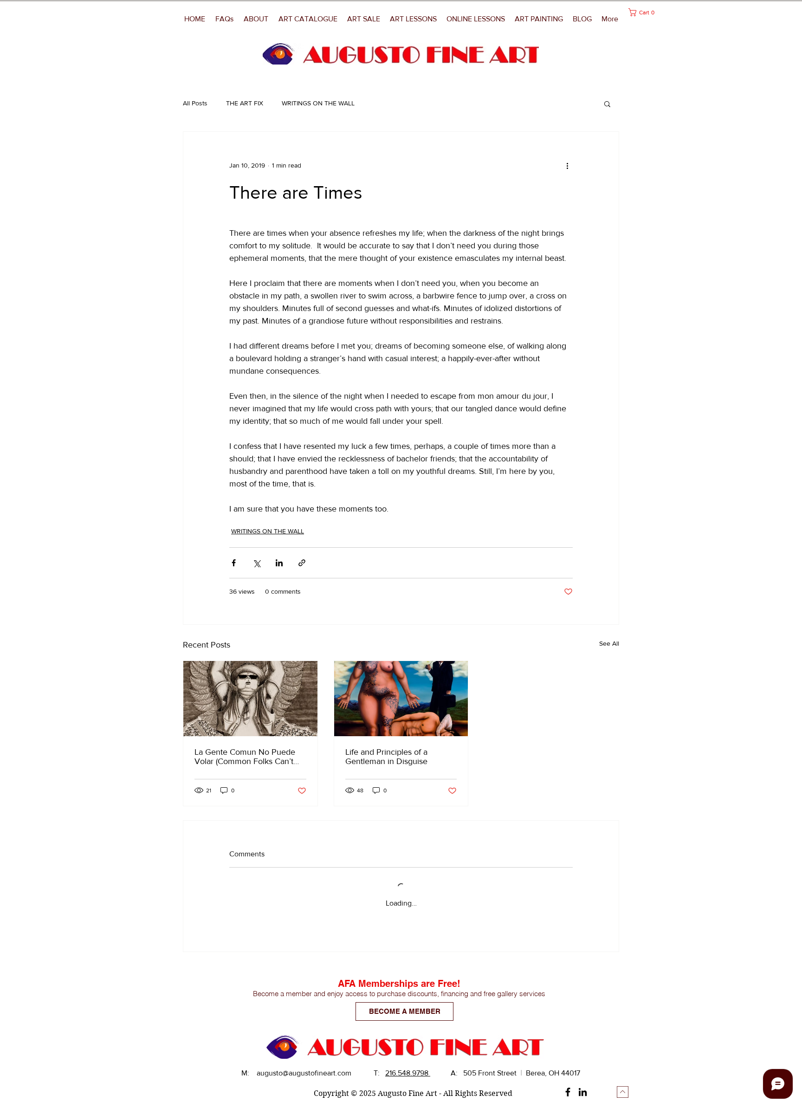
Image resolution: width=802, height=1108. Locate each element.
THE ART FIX (244, 103)
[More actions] (567, 165)
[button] (539, 19)
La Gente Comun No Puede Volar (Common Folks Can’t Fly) (244, 756)
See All (609, 643)
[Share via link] (302, 562)
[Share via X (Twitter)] (256, 562)
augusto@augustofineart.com (304, 1073)
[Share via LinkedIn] (279, 562)
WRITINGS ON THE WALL (318, 103)
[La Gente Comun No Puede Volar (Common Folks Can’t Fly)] (250, 698)
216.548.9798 (407, 1073)
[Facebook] (568, 1092)
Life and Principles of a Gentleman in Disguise (386, 756)
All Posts (195, 103)
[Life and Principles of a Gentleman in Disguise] (401, 698)
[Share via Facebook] (233, 562)
